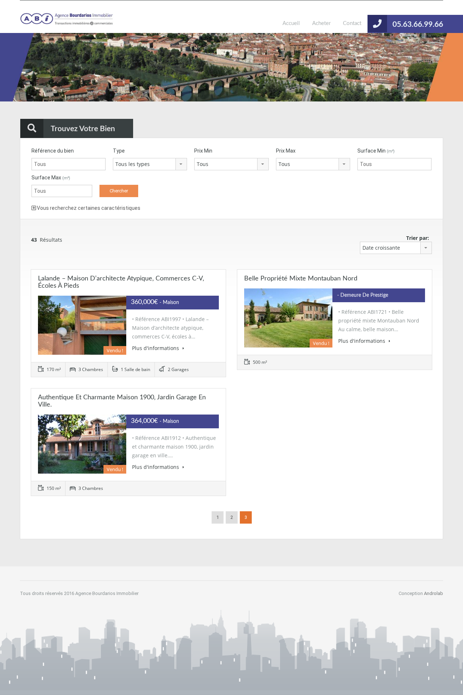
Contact (352, 23)
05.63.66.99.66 (417, 24)
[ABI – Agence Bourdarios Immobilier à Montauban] (67, 22)
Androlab (433, 593)
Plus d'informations (156, 348)
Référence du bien (52, 151)
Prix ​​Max (286, 151)
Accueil (291, 23)
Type (119, 151)
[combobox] (150, 164)
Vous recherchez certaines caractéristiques (88, 208)
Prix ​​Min (203, 151)
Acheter (321, 23)
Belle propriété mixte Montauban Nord (300, 278)
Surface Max (50, 177)
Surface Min (376, 151)
